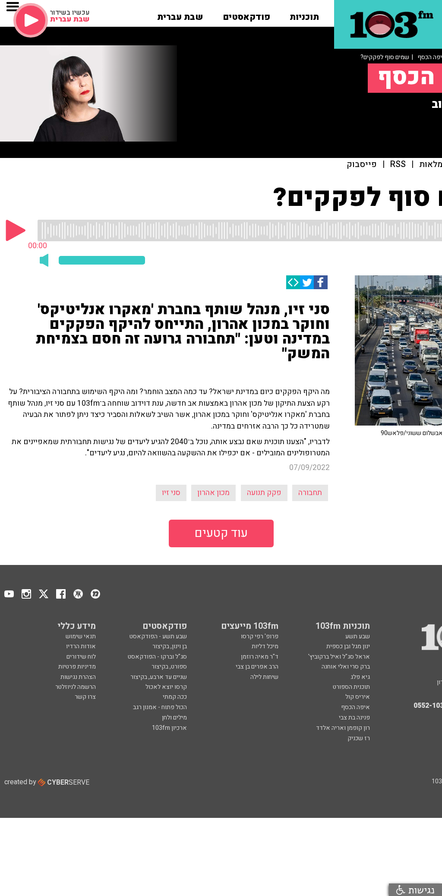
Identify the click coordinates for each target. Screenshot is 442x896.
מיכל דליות (265, 646)
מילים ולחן (174, 717)
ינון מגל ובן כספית (348, 646)
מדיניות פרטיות (77, 666)
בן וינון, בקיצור (169, 646)
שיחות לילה (264, 677)
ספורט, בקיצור (169, 666)
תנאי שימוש (81, 636)
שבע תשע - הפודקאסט (158, 636)
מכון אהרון (213, 492)
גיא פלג (360, 677)
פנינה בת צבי (354, 717)
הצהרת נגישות (78, 677)
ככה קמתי (175, 697)
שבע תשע (357, 636)
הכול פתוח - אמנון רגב (160, 707)
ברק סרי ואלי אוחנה (346, 666)
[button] (304, 14)
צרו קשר (85, 697)
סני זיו (171, 492)
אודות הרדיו (81, 646)
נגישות (420, 890)
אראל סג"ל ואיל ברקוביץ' (339, 656)
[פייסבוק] (321, 282)
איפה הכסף (355, 707)
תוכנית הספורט (351, 687)
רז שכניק (358, 738)
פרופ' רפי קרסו (259, 636)
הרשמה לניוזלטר (75, 687)
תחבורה (310, 492)
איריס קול (357, 697)
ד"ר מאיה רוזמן (259, 656)
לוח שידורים (81, 656)
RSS (398, 164)
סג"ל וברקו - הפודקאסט (157, 656)
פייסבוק (362, 164)
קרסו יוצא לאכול (166, 687)
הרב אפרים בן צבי (257, 666)
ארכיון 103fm (169, 728)
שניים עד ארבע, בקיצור (158, 677)
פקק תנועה (264, 492)
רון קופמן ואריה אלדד (343, 728)
